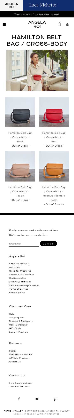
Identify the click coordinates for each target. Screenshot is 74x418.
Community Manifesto (21, 274)
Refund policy (17, 292)
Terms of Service (18, 288)
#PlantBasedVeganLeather (24, 285)
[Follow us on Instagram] (37, 399)
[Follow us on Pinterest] (55, 399)
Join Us (48, 243)
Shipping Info (16, 317)
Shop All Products (19, 263)
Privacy (18, 410)
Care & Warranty (18, 324)
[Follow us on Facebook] (19, 399)
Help (12, 313)
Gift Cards (15, 328)
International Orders (20, 354)
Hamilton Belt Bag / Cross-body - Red (54, 137)
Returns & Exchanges (21, 321)
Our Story (14, 267)
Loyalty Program (18, 331)
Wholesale (15, 361)
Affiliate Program (19, 358)
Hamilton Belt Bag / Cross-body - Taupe (20, 191)
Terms (8, 410)
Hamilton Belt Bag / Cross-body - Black (20, 137)
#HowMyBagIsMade (20, 281)
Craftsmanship (17, 278)
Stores (13, 350)
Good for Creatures (20, 270)
